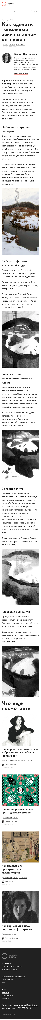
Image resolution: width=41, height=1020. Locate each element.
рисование (23, 877)
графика (12, 44)
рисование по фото (9, 47)
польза (5, 44)
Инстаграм (5, 999)
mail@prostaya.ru (30, 1005)
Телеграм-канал (7, 995)
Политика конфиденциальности (13, 976)
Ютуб (4, 989)
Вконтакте (5, 992)
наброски (13, 760)
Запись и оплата (7, 980)
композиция (20, 44)
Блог (8, 11)
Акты (3, 983)
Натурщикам (35, 11)
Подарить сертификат (20, 11)
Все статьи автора (21, 73)
